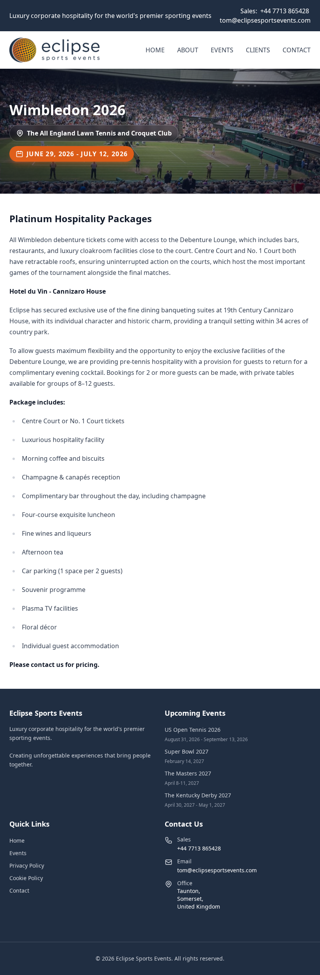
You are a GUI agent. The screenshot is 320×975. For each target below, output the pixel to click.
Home (155, 50)
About (187, 50)
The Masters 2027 (188, 773)
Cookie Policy (26, 878)
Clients (258, 50)
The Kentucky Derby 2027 (198, 795)
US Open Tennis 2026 (192, 729)
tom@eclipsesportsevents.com (265, 20)
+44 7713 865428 (284, 11)
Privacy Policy (26, 865)
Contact (297, 50)
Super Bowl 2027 (186, 751)
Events (222, 50)
